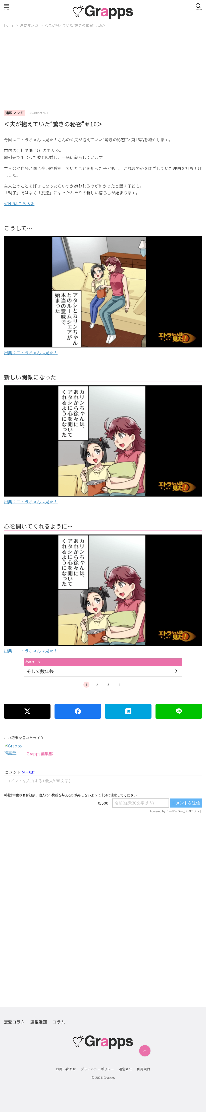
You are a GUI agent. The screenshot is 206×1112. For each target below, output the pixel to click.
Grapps (109, 1077)
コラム (59, 1022)
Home (9, 25)
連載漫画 (38, 1022)
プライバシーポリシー (97, 1068)
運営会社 (125, 1068)
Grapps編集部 (40, 753)
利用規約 (143, 1068)
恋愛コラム (14, 1022)
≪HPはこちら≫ (19, 203)
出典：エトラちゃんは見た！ (31, 352)
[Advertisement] (105, 69)
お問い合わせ (66, 1068)
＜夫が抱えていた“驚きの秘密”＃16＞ (75, 25)
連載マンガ (29, 25)
